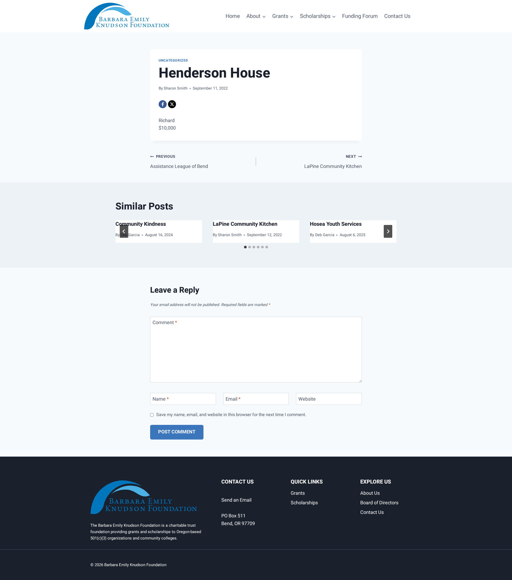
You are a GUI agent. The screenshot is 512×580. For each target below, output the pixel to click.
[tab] (245, 247)
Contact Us (397, 16)
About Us (370, 493)
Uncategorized (173, 60)
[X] (172, 104)
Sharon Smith (175, 88)
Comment (165, 323)
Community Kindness (140, 224)
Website (307, 399)
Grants (298, 493)
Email (233, 399)
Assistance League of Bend (179, 162)
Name (161, 399)
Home (233, 16)
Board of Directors (379, 502)
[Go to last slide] (124, 231)
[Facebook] (163, 104)
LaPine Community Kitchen (333, 162)
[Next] (388, 231)
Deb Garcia (130, 235)
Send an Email (236, 500)
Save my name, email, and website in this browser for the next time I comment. (231, 415)
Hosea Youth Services (336, 224)
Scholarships (304, 502)
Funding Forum (360, 16)
